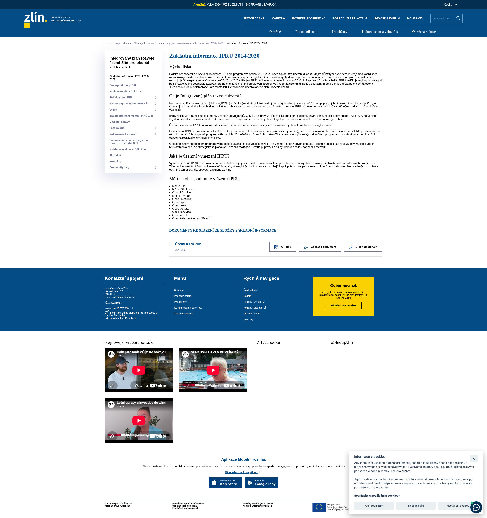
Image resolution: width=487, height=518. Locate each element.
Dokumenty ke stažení (123, 133)
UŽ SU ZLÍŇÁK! (233, 4)
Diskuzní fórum (387, 18)
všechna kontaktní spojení (119, 297)
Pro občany (339, 31)
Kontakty (415, 18)
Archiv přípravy (119, 167)
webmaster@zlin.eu (262, 506)
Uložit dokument (366, 246)
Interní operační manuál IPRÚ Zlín (131, 115)
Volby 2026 (214, 4)
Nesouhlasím (416, 505)
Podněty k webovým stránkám (258, 503)
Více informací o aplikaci (241, 472)
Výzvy (113, 109)
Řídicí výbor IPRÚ (120, 97)
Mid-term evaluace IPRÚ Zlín (127, 149)
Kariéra (278, 18)
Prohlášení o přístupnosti (185, 508)
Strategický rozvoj (144, 43)
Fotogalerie (116, 127)
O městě (275, 31)
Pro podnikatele (306, 31)
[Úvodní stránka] (52, 27)
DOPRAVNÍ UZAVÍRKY (261, 4)
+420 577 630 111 (123, 308)
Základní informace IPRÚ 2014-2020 (247, 43)
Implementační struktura (125, 91)
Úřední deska (254, 18)
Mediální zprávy (119, 121)
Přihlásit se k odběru (343, 305)
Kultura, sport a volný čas (380, 31)
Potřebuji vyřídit (306, 18)
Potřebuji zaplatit (348, 18)
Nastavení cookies (458, 505)
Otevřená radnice (424, 31)
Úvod (107, 43)
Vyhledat (458, 18)
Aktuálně (115, 155)
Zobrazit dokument (323, 246)
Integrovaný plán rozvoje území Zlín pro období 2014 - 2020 (190, 43)
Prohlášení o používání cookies (188, 503)
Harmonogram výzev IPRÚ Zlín (129, 103)
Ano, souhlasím (374, 505)
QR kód (286, 246)
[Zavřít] (474, 458)
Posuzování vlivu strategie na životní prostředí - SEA (128, 141)
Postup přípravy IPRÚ (123, 85)
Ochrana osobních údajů (184, 506)
